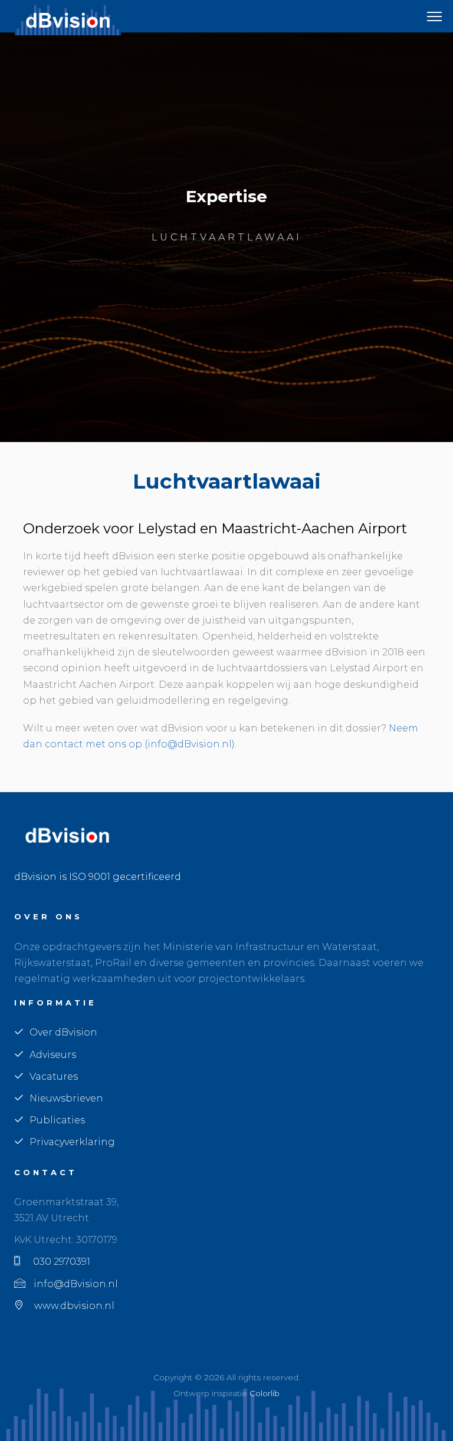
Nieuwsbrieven (66, 1098)
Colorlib (265, 1393)
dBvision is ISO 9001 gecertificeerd (97, 876)
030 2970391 (58, 1261)
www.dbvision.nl (71, 1305)
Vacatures (53, 1076)
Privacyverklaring (72, 1141)
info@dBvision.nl (74, 1284)
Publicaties (57, 1120)
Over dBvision (63, 1032)
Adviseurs (52, 1054)
